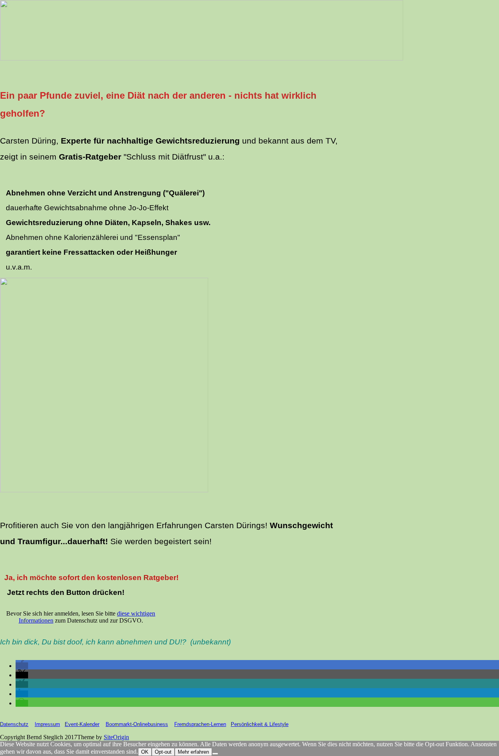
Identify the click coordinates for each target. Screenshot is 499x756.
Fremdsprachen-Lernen (200, 724)
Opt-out (163, 752)
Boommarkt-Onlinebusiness (137, 724)
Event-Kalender (82, 724)
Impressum (47, 724)
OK (145, 752)
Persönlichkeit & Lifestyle (259, 724)
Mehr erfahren (193, 752)
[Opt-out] (215, 753)
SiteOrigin (116, 737)
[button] (22, 665)
